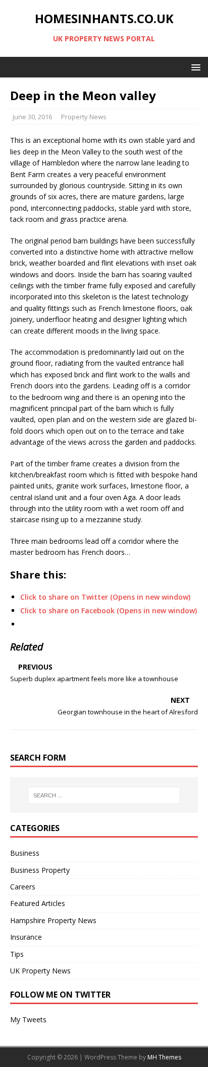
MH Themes (164, 1057)
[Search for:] (104, 795)
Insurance (26, 937)
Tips (17, 954)
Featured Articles (37, 903)
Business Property (40, 870)
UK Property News (40, 970)
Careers (22, 886)
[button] (194, 66)
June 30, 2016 (32, 116)
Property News (84, 116)
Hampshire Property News (53, 920)
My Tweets (28, 1019)
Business (24, 853)
